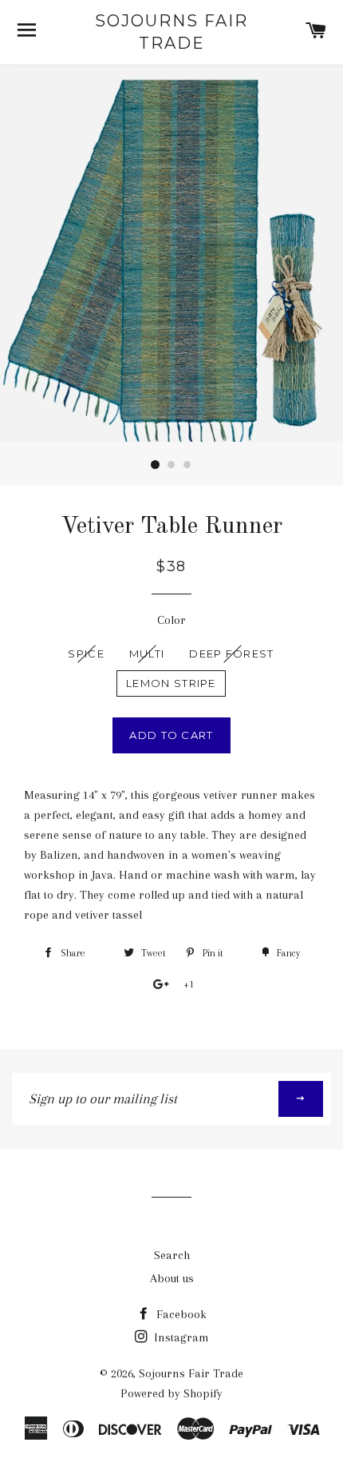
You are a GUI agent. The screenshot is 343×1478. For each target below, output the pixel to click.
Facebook (180, 1314)
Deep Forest (231, 653)
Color (171, 620)
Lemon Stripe (171, 683)
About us (172, 1278)
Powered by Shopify (171, 1393)
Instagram (180, 1337)
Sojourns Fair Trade (171, 32)
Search (172, 1255)
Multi (147, 653)
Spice (86, 653)
